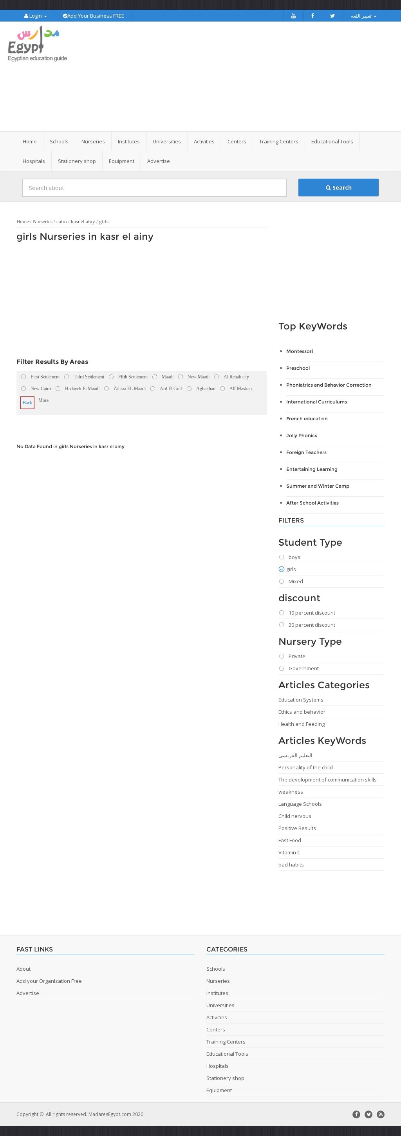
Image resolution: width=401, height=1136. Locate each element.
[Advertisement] (249, 76)
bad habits (291, 864)
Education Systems (300, 699)
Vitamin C (289, 852)
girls (103, 221)
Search (341, 187)
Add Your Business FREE (95, 15)
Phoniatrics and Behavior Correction (329, 385)
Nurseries (42, 221)
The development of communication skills (327, 779)
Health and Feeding (301, 723)
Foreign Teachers (306, 452)
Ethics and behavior (301, 711)
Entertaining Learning (312, 469)
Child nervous (294, 815)
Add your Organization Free (49, 980)
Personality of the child (305, 767)
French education (307, 418)
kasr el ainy (83, 221)
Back (27, 402)
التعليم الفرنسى (295, 755)
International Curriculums (316, 402)
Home (30, 141)
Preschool (298, 368)
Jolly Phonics (301, 435)
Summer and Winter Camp (317, 486)
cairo (61, 221)
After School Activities (312, 503)
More (43, 400)
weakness (290, 791)
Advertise (158, 161)
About (23, 968)
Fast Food (289, 840)
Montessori (299, 351)
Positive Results (297, 828)
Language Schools (300, 803)
